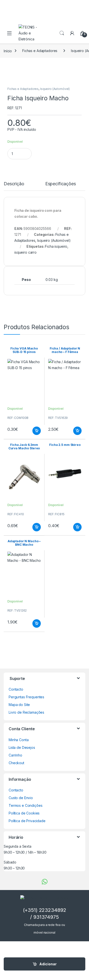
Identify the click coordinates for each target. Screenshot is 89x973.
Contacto (16, 689)
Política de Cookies (24, 813)
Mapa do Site (19, 705)
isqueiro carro (25, 252)
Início (8, 51)
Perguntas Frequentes (26, 697)
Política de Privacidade (27, 821)
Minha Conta (18, 740)
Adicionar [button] (33, 431)
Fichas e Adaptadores (39, 51)
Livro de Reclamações (26, 712)
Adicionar (48, 964)
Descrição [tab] (14, 184)
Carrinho (15, 755)
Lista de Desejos (22, 747)
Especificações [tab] (60, 184)
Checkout (16, 763)
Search (62, 33)
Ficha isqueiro (56, 246)
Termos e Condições (25, 805)
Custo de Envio (21, 798)
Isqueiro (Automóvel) (55, 89)
